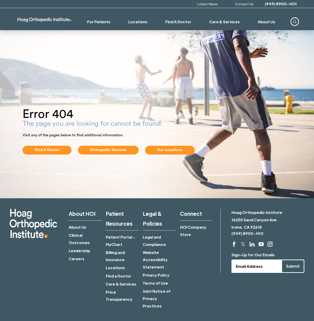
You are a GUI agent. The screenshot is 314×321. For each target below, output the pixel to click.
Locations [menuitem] (137, 21)
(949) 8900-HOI (281, 4)
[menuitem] (294, 21)
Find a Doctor (118, 276)
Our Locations (170, 150)
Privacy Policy (156, 275)
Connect (191, 213)
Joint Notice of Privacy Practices (157, 298)
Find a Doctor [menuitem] (178, 21)
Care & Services (121, 284)
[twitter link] (242, 244)
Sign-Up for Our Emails (253, 254)
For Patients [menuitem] (98, 21)
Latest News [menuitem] (207, 4)
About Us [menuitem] (266, 21)
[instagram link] (270, 244)
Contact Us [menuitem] (244, 4)
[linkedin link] (251, 244)
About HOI (82, 213)
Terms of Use (155, 283)
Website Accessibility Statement (155, 259)
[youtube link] (261, 244)
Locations (115, 267)
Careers (76, 258)
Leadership (79, 250)
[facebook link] (234, 244)
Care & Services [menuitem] (224, 21)
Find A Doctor (47, 150)
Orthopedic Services (108, 150)
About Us (77, 227)
